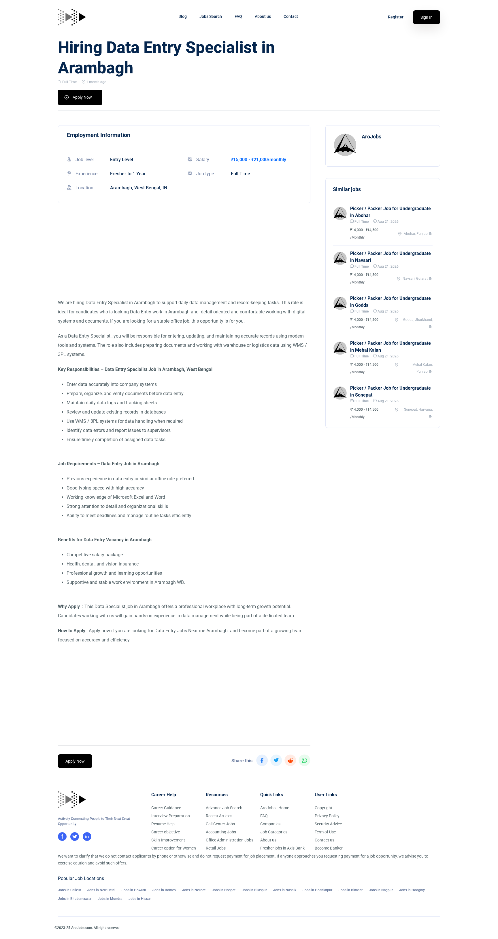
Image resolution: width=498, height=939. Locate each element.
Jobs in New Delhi (101, 890)
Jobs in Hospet (223, 890)
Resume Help (163, 824)
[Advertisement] (184, 258)
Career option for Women (173, 848)
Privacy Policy (327, 816)
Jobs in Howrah (134, 890)
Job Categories (273, 832)
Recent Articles (219, 816)
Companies (270, 824)
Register (395, 17)
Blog (182, 16)
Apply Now (82, 97)
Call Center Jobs (220, 824)
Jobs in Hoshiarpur (317, 890)
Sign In (426, 17)
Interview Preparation (170, 816)
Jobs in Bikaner (351, 890)
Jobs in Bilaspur (254, 890)
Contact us (324, 840)
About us (263, 16)
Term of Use (325, 832)
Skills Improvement (168, 840)
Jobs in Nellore (193, 890)
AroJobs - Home (274, 807)
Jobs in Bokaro (164, 890)
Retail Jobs (216, 848)
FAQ (238, 16)
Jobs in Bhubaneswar (74, 899)
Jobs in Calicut (69, 890)
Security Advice (328, 824)
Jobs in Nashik (284, 890)
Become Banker (329, 848)
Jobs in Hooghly (412, 890)
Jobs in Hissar (140, 899)
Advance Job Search (224, 807)
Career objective (165, 832)
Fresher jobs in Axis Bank (282, 848)
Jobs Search (210, 16)
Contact (291, 16)
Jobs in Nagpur (381, 890)
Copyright (323, 807)
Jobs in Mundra (110, 899)
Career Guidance (166, 807)
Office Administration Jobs (229, 840)
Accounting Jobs (221, 832)
